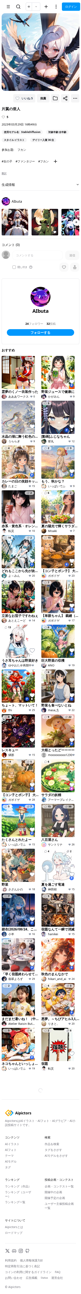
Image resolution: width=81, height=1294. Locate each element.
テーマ (9, 1156)
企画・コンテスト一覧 (59, 1186)
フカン (21, 150)
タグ (8, 1167)
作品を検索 (52, 1144)
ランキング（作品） (18, 1186)
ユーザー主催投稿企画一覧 (59, 1206)
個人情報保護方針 (31, 1260)
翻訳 (4, 173)
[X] (7, 1250)
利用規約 (11, 1260)
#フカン (43, 161)
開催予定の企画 (55, 1198)
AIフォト (11, 1150)
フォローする (40, 332)
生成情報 (8, 184)
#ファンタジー (25, 161)
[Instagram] (20, 1250)
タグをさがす (53, 1150)
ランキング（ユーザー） (18, 1194)
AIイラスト (12, 1144)
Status (44, 1277)
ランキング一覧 (15, 1202)
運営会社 (57, 1278)
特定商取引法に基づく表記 (22, 1266)
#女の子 (7, 161)
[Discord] (14, 1250)
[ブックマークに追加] (55, 98)
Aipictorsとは (14, 1227)
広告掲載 (31, 1278)
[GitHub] (27, 1250)
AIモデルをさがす (56, 1156)
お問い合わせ (13, 1278)
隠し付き (22, 267)
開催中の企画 (53, 1192)
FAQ (57, 1272)
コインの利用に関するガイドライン (28, 1272)
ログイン (71, 7)
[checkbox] (14, 267)
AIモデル (11, 1161)
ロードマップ (13, 1233)
